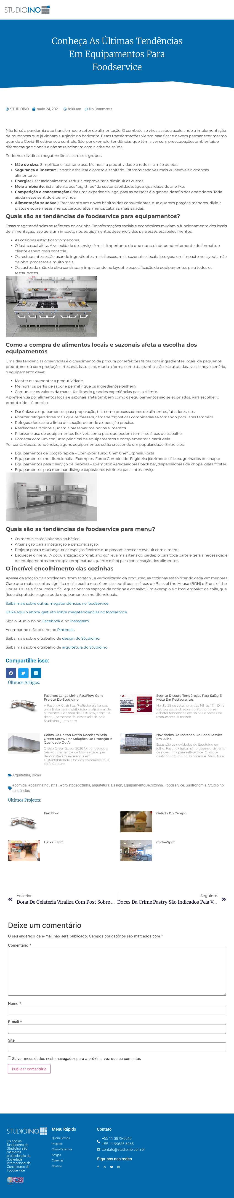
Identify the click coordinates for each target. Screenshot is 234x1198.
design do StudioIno (80, 638)
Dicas (36, 775)
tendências (21, 791)
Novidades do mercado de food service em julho (189, 737)
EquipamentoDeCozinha (143, 785)
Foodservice (174, 785)
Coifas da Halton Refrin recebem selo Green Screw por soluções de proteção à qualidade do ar (78, 739)
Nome (14, 1003)
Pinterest (65, 630)
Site (11, 1040)
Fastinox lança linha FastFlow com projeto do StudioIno (73, 698)
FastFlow (51, 813)
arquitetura (100, 785)
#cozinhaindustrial (43, 785)
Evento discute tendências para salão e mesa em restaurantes (189, 698)
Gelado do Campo (171, 813)
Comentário (19, 945)
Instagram (79, 621)
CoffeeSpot (165, 842)
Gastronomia (196, 785)
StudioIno (216, 785)
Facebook (51, 621)
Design (116, 785)
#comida (19, 785)
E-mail (15, 1022)
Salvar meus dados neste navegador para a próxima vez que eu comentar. (76, 1058)
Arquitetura (21, 775)
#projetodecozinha (75, 785)
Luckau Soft (53, 842)
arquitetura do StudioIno (84, 647)
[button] (11, 673)
